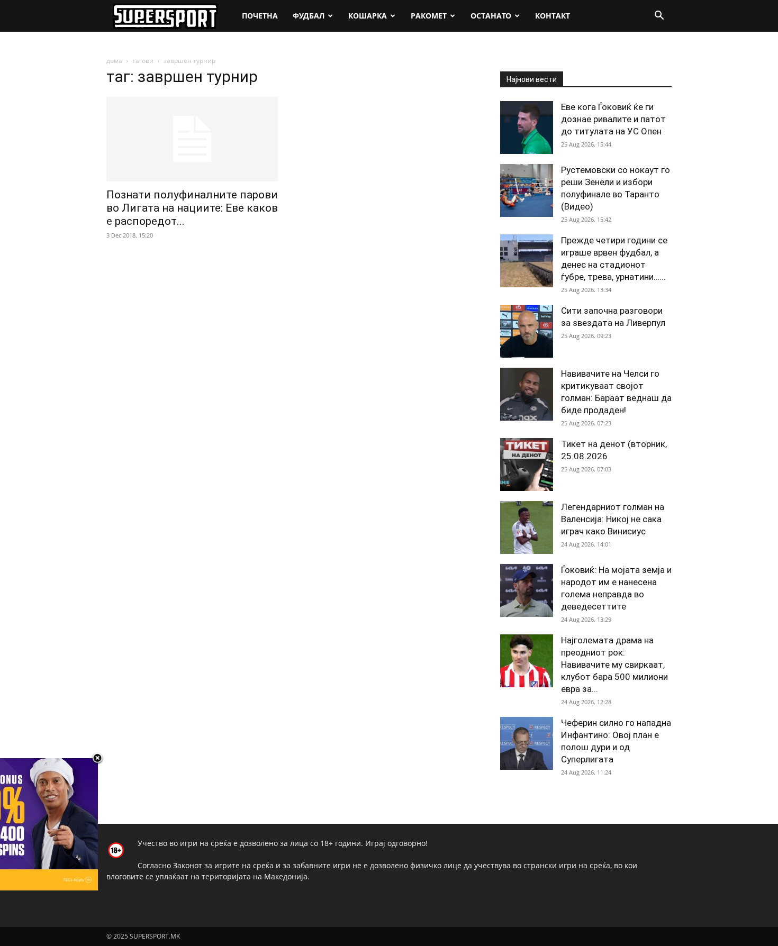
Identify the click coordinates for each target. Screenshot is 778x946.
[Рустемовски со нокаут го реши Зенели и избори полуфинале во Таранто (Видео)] (526, 190)
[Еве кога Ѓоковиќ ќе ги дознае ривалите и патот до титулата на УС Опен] (526, 127)
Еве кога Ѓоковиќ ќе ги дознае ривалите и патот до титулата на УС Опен (613, 119)
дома (114, 60)
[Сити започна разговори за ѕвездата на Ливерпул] (526, 331)
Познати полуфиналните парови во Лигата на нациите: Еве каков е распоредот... (192, 208)
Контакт (552, 16)
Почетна (260, 16)
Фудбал (308, 16)
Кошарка (367, 16)
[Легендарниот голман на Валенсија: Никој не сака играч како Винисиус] (526, 527)
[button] (659, 17)
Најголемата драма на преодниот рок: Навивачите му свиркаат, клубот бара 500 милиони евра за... (614, 664)
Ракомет (429, 16)
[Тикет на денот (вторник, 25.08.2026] (526, 464)
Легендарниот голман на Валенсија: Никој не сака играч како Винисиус (612, 519)
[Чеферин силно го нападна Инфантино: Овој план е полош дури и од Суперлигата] (526, 743)
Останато (491, 16)
